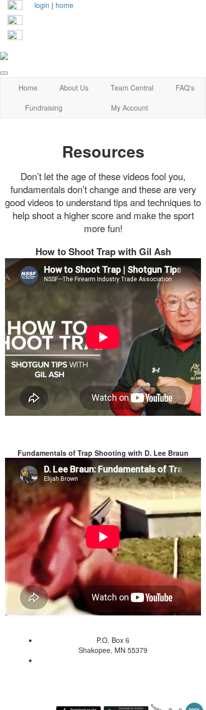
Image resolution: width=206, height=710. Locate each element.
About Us (74, 88)
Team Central (132, 88)
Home (28, 88)
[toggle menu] (4, 73)
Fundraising (43, 108)
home (65, 5)
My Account (129, 108)
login (42, 5)
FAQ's (185, 88)
